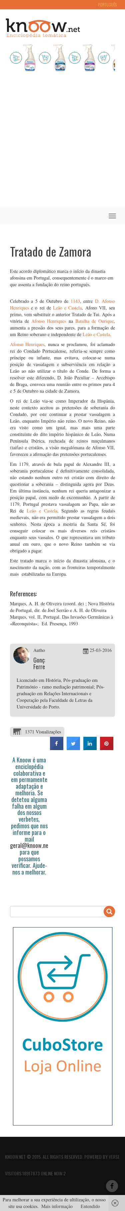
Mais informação (57, 1206)
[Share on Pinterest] (106, 748)
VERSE (114, 1156)
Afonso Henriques (48, 321)
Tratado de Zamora (50, 251)
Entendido (90, 1206)
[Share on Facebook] (56, 748)
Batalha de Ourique (94, 321)
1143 (75, 301)
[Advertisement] (62, 141)
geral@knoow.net (30, 845)
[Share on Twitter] (73, 748)
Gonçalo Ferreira (42, 663)
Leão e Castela (67, 307)
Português (107, 4)
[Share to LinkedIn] (90, 748)
